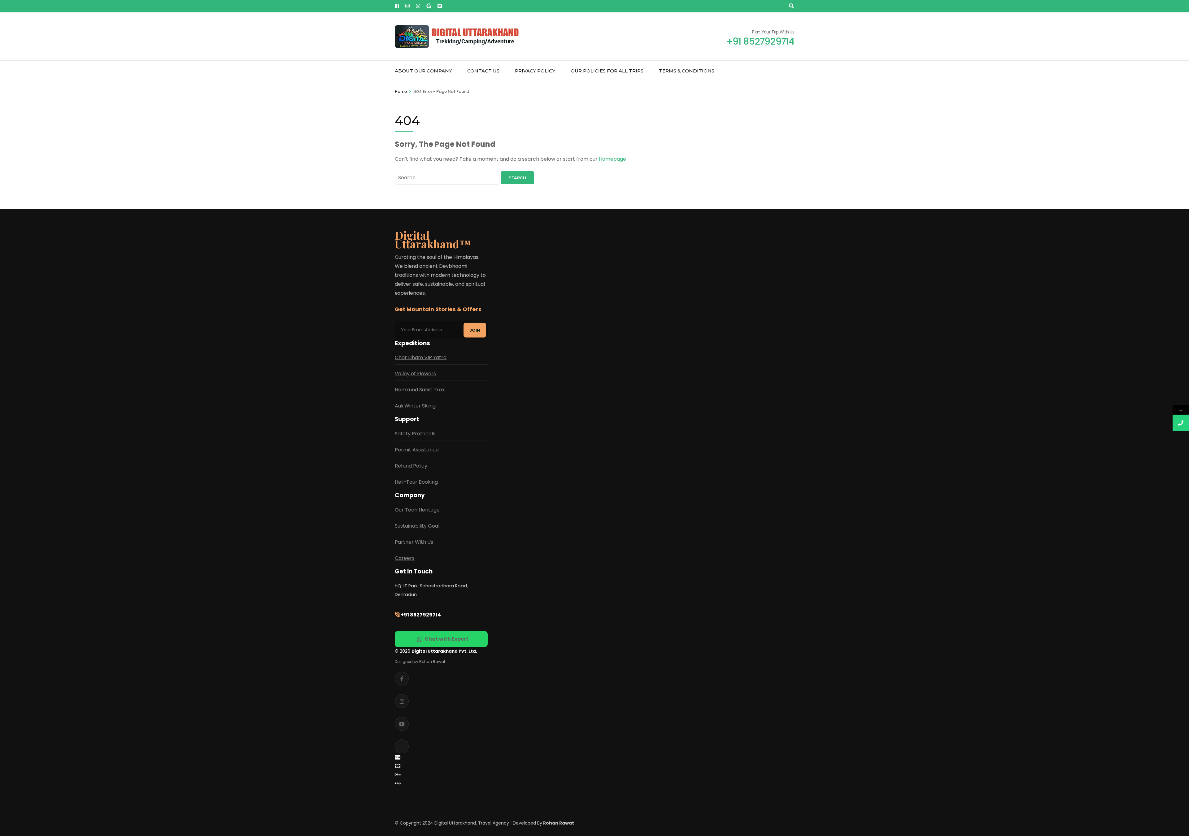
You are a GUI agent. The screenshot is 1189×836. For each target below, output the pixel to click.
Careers (405, 558)
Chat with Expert (446, 638)
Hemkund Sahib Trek (420, 389)
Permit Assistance (417, 449)
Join (475, 330)
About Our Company (423, 71)
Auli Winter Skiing (415, 405)
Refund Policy (411, 465)
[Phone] (1181, 423)
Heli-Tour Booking (416, 481)
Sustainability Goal (417, 525)
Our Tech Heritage (417, 509)
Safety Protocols (415, 433)
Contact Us (483, 71)
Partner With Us (414, 542)
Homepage (612, 159)
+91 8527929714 (420, 614)
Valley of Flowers (415, 373)
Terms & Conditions (686, 71)
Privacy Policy (535, 71)
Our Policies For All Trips (607, 71)
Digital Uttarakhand (455, 823)
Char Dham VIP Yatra (420, 357)
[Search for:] (448, 177)
